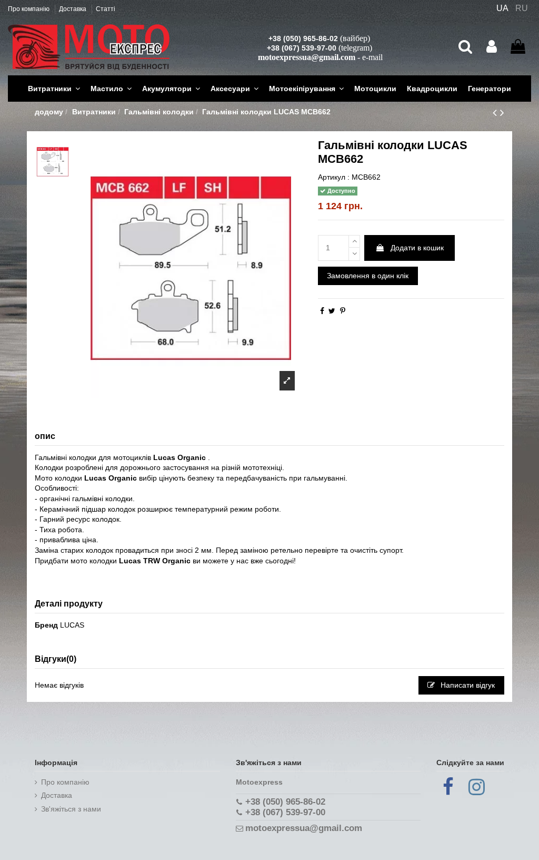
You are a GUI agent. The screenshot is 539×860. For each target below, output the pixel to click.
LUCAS (72, 625)
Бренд (46, 625)
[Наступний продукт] (502, 112)
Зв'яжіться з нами (71, 809)
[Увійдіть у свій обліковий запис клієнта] (491, 47)
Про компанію (29, 9)
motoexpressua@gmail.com (306, 57)
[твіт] (331, 311)
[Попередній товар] (496, 112)
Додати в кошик (417, 247)
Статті (105, 9)
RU (521, 8)
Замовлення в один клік (367, 275)
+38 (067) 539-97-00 (301, 48)
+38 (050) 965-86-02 (303, 38)
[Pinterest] (342, 311)
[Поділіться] (322, 311)
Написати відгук (466, 685)
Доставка (73, 9)
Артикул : (334, 177)
